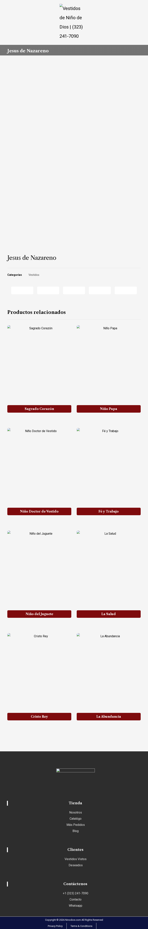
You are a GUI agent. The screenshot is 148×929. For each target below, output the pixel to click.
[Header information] (11, 7)
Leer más (41, 419)
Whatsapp (75, 905)
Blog (75, 831)
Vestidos (34, 275)
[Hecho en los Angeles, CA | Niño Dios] (74, 22)
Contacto (76, 899)
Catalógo (76, 818)
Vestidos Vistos (76, 859)
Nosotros (75, 812)
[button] (137, 7)
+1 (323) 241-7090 (75, 893)
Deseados (76, 865)
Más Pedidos (75, 825)
